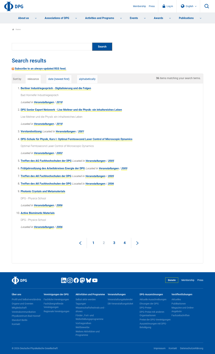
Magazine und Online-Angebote (182, 309)
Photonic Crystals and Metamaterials (43, 191)
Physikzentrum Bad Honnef (26, 316)
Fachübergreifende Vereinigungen (53, 305)
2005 (111, 160)
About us (23, 18)
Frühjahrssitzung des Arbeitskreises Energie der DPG (53, 168)
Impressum (159, 348)
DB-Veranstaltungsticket (120, 303)
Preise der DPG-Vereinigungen (155, 319)
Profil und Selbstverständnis (26, 299)
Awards (158, 18)
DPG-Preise (145, 307)
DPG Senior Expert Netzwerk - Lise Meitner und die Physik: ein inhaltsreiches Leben (71, 109)
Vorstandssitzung (31, 131)
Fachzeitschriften (180, 315)
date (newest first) (59, 79)
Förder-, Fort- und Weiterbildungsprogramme (89, 317)
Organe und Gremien (22, 303)
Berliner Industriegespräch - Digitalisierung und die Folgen (56, 88)
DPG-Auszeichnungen (151, 294)
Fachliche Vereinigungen (56, 299)
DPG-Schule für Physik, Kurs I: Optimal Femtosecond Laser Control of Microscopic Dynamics (76, 139)
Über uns (16, 294)
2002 (59, 153)
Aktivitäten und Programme (90, 294)
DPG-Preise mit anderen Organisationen (152, 314)
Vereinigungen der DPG (56, 294)
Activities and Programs (99, 18)
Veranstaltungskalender (120, 299)
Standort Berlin (19, 320)
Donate (172, 280)
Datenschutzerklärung (191, 348)
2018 (59, 102)
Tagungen (81, 303)
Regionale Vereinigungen (56, 311)
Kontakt (16, 324)
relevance (33, 79)
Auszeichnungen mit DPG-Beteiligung (153, 325)
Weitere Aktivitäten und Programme (88, 333)
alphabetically (87, 79)
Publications (186, 18)
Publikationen (178, 303)
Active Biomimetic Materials (38, 213)
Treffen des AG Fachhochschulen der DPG (46, 160)
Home (18, 29)
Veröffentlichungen (181, 294)
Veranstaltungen (44, 102)
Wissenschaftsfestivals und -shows (90, 309)
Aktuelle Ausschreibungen (153, 299)
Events (134, 18)
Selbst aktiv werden (86, 299)
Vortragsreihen (83, 323)
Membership (139, 6)
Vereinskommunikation (24, 312)
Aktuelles (176, 299)
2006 (111, 183)
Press (152, 6)
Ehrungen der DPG (149, 303)
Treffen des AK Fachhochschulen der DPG (46, 176)
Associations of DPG (57, 18)
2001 (81, 131)
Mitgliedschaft (19, 307)
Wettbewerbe (82, 327)
